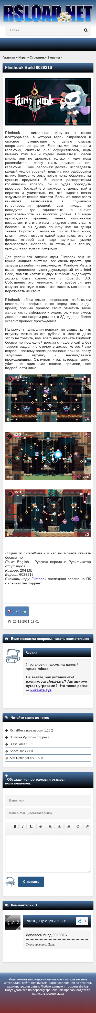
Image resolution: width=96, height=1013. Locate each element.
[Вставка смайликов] (78, 826)
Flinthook (38, 579)
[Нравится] (24, 611)
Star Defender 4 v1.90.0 (26, 758)
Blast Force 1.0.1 (21, 744)
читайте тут (40, 690)
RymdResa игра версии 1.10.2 (31, 730)
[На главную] (48, 11)
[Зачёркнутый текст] (40, 826)
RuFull (30, 921)
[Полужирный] (15, 826)
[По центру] (59, 826)
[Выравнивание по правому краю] (68, 826)
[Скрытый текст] (87, 826)
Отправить (31, 881)
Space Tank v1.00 (22, 751)
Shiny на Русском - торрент (29, 737)
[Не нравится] (9, 611)
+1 (17, 611)
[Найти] (86, 30)
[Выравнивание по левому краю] (50, 826)
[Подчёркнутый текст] (31, 826)
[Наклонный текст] (23, 826)
